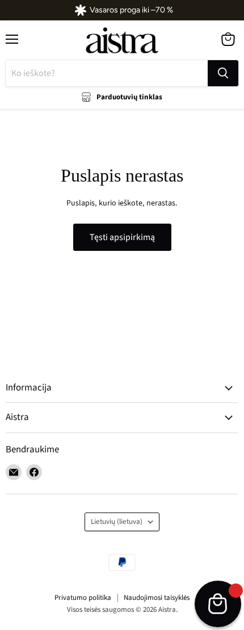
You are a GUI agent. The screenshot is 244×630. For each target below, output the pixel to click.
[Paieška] (223, 73)
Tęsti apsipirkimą (122, 237)
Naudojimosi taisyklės (157, 598)
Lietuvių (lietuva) (116, 521)
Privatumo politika (82, 598)
